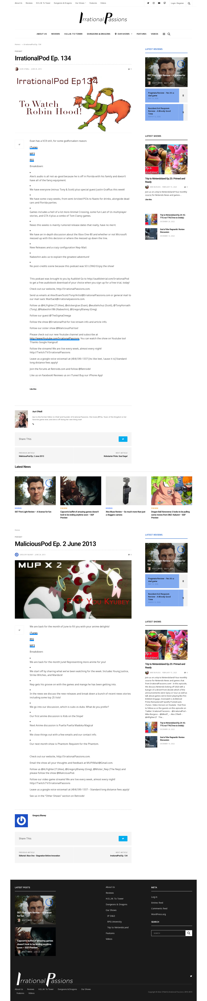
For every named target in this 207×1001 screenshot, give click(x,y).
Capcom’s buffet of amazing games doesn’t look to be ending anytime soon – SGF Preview (79, 515)
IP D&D (111, 915)
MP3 (32, 153)
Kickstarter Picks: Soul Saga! (115, 456)
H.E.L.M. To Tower (43, 3)
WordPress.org (158, 914)
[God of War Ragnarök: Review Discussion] (151, 234)
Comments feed (159, 908)
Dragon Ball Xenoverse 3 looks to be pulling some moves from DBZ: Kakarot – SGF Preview (170, 515)
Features (93, 3)
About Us (18, 3)
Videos (103, 3)
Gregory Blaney (26, 555)
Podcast (18, 51)
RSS (32, 159)
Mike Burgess (155, 187)
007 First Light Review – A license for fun (33, 512)
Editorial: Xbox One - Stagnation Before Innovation (39, 856)
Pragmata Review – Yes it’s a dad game (161, 94)
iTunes (34, 147)
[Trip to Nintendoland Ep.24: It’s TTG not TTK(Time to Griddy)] (151, 219)
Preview (63, 508)
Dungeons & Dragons (63, 3)
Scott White (157, 83)
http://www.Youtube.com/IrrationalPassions (54, 338)
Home (17, 44)
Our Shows (79, 3)
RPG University (114, 921)
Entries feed (157, 902)
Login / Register (177, 3)
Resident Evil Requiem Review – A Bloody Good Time (159, 111)
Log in (154, 896)
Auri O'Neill (24, 69)
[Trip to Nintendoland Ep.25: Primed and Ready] (166, 159)
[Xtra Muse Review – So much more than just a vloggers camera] (126, 490)
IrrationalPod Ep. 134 (118, 856)
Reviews (29, 3)
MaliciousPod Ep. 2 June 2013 (31, 456)
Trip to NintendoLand (118, 927)
